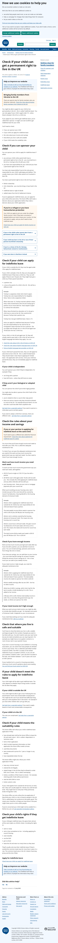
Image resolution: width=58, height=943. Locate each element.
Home (4, 52)
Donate (20, 44)
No (6, 884)
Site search (19, 906)
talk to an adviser (18, 619)
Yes (3, 884)
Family (37, 49)
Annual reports (34, 906)
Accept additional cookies (11, 33)
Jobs (31, 923)
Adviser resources (21, 901)
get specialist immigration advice (24, 809)
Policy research (34, 918)
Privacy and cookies (49, 906)
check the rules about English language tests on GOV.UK (20, 345)
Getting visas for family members (24, 52)
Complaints (33, 909)
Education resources (21, 903)
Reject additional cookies (30, 33)
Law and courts (44, 49)
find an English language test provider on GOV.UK (18, 348)
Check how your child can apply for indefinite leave (17, 861)
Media (31, 911)
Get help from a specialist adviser (12, 408)
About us (32, 899)
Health (4, 918)
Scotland (14, 76)
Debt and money (17, 49)
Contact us (33, 902)
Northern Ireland (6, 76)
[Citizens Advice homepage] (5, 930)
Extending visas (45, 82)
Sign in (54, 40)
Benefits (4, 49)
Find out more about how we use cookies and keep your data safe (21, 23)
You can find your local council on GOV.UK (15, 666)
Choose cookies (7, 36)
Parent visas (44, 78)
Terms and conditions (50, 903)
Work (9, 49)
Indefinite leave (45, 85)
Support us (33, 904)
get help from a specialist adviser (22, 416)
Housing (32, 49)
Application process (46, 88)
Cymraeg (48, 40)
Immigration (10, 52)
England (27, 75)
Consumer (25, 49)
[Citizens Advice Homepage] (5, 43)
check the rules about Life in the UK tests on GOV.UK (19, 343)
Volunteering (33, 920)
